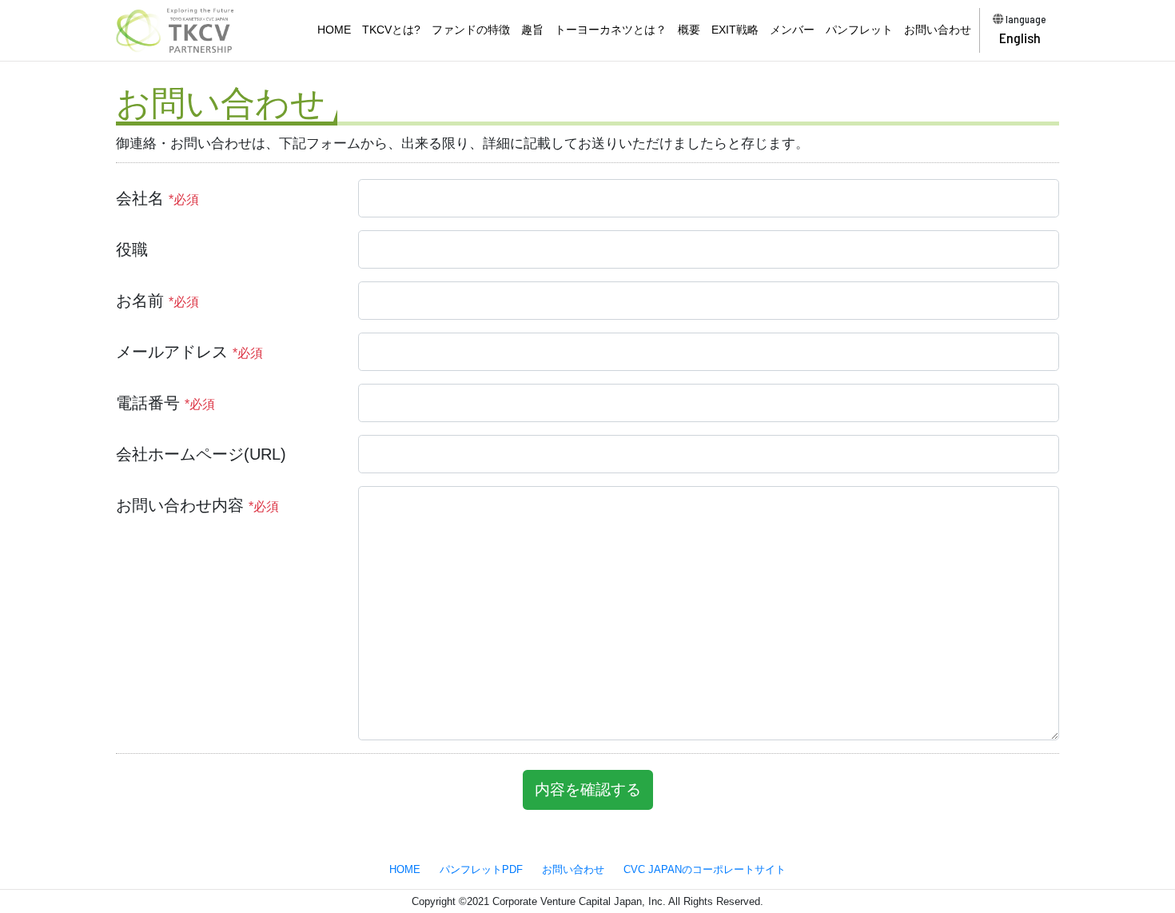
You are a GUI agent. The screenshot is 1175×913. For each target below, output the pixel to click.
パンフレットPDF (481, 869)
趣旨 (532, 30)
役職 (132, 249)
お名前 (157, 300)
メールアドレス (189, 352)
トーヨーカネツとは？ (611, 30)
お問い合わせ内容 (197, 505)
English (1020, 37)
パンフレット (859, 30)
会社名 (157, 198)
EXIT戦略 (735, 30)
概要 (689, 30)
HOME (334, 30)
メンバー (792, 30)
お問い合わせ (937, 30)
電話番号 (165, 403)
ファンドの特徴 (471, 30)
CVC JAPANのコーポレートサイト (704, 869)
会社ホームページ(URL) (201, 454)
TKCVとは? (391, 30)
